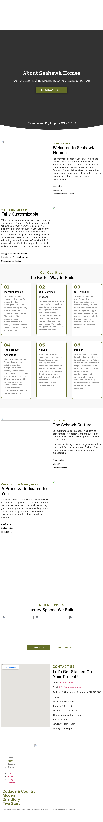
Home (10, 758)
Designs (11, 764)
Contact (11, 767)
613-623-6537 (67, 682)
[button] (38, 647)
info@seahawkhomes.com (72, 687)
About (10, 761)
